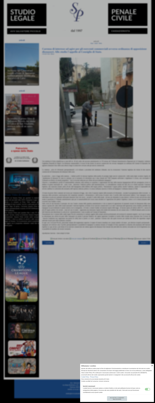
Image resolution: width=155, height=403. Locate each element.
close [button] (152, 365)
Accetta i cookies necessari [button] (117, 398)
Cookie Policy (85, 377)
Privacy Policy (94, 377)
